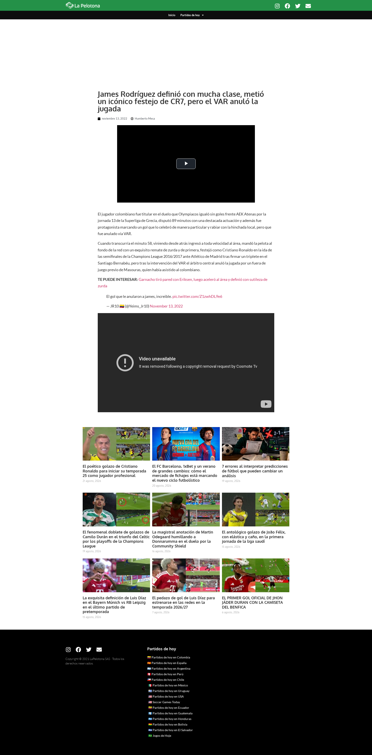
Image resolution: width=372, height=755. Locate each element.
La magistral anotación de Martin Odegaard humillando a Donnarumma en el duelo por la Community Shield (182, 539)
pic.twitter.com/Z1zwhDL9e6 (197, 296)
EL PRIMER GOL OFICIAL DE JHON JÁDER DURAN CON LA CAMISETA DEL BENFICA (252, 602)
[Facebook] (287, 6)
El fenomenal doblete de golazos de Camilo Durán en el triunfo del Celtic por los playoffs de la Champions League (116, 539)
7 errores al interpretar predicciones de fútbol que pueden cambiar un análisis (255, 471)
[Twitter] (298, 6)
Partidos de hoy (190, 15)
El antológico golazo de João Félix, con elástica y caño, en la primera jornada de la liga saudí (253, 537)
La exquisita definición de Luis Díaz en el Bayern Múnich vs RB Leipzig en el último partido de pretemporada (114, 604)
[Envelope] (308, 6)
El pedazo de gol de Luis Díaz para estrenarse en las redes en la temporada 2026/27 (183, 602)
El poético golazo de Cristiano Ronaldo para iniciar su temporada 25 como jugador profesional (114, 471)
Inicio (171, 15)
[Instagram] (277, 6)
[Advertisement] (186, 52)
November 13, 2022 (166, 306)
